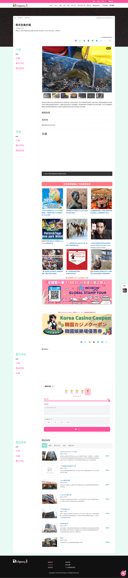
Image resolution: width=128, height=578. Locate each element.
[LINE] (92, 40)
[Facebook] (76, 40)
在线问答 (67, 562)
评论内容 (46, 404)
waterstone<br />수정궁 (68, 451)
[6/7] (91, 95)
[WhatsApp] (80, 40)
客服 (94, 1)
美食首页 (20, 18)
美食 (60, 5)
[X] (84, 40)
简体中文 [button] (111, 1)
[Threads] (88, 40)
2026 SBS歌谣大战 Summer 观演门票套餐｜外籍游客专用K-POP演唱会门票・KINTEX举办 (52, 213)
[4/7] (73, 95)
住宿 (64, 5)
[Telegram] (96, 40)
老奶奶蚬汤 (64, 523)
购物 (68, 5)
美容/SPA (89, 5)
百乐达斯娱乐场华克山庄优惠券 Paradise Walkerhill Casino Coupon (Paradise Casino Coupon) (100, 245)
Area (55, 5)
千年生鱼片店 (65, 509)
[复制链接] (101, 40)
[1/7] (47, 95)
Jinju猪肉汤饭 (65, 480)
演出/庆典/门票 (81, 5)
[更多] (105, 40)
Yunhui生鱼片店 (65, 495)
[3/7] (65, 95)
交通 (18, 58)
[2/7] (56, 95)
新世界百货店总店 (71, 273)
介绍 (18, 140)
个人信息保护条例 (70, 567)
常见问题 (67, 565)
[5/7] (82, 95)
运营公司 (50, 562)
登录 (103, 1)
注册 (98, 1)
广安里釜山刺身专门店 (68, 466)
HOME (51, 5)
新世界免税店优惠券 (74, 271)
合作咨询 (50, 565)
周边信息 (20, 68)
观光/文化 (73, 5)
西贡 (61, 538)
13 (68, 422)
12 (49, 422)
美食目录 (27, 18)
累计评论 (20, 63)
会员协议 (50, 567)
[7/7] (100, 95)
